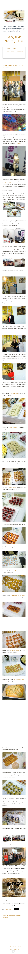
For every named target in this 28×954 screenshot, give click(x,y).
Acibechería (15, 570)
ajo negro (19, 143)
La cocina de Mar (12, 487)
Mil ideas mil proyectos (19, 679)
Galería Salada (10, 51)
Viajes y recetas (14, 626)
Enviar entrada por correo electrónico (14, 915)
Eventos (9, 54)
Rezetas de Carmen (14, 650)
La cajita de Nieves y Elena (14, 39)
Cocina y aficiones (14, 393)
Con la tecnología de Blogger (15, 946)
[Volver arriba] (13, 951)
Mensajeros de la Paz (7, 182)
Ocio (15, 54)
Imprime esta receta (9, 909)
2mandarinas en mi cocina (18, 595)
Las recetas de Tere (14, 747)
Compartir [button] (4, 915)
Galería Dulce (20, 51)
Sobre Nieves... (10, 57)
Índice (14, 48)
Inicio (8, 48)
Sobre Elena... (20, 57)
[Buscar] (25, 2)
